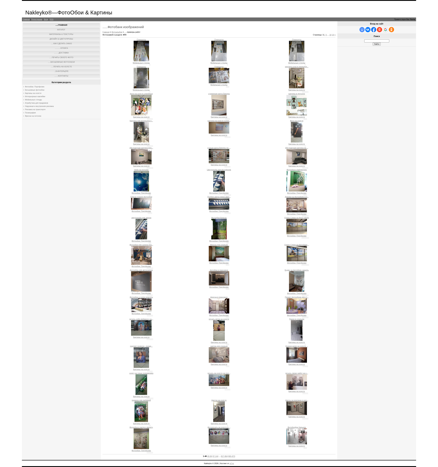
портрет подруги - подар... (141, 346)
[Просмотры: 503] (141, 394)
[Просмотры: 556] (141, 291)
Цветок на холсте (219, 400)
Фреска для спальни (219, 245)
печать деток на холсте (219, 319)
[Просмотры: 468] (296, 212)
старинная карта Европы (219, 94)
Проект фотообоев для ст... (296, 297)
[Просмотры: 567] (219, 443)
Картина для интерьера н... (141, 121)
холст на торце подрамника (141, 373)
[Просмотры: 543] (219, 285)
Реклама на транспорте (35, 109)
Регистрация (36, 19)
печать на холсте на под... (219, 373)
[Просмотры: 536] (296, 340)
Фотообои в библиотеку (297, 170)
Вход (46, 19)
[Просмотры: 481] (296, 88)
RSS (51, 19)
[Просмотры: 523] (296, 389)
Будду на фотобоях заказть (297, 270)
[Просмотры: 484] (296, 164)
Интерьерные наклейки (35, 96)
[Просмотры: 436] (219, 191)
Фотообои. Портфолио (34, 87)
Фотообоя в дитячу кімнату (141, 427)
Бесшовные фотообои (34, 90)
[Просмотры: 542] (296, 291)
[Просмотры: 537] (141, 311)
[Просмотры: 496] (219, 162)
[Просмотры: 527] (141, 367)
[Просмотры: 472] (141, 61)
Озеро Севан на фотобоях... (296, 245)
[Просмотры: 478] (296, 191)
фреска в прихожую (219, 297)
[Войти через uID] (362, 29)
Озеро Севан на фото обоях (296, 218)
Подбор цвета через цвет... (219, 197)
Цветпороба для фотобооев (219, 170)
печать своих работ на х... (296, 373)
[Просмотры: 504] (219, 261)
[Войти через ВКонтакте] (367, 29)
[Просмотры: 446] (219, 209)
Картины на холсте (33, 93)
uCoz (232, 463)
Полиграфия (30, 113)
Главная (26, 19)
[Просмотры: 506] (296, 234)
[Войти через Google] (385, 29)
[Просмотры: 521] (219, 362)
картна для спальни (219, 346)
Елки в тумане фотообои (141, 197)
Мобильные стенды (33, 100)
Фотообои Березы (219, 218)
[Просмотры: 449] (219, 61)
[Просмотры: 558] (141, 264)
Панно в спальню (296, 319)
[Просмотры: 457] (219, 83)
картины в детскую (296, 94)
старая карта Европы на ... (218, 148)
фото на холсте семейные (141, 94)
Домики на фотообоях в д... (297, 197)
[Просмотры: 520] (296, 414)
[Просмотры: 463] (296, 115)
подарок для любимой (141, 400)
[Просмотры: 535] (219, 340)
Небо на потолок (141, 170)
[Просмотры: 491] (219, 133)
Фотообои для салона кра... (141, 245)
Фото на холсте (296, 121)
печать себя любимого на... (141, 319)
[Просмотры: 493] (141, 164)
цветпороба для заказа (141, 218)
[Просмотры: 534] (219, 313)
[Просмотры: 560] (296, 444)
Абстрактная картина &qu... (141, 148)
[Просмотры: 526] (296, 261)
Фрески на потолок (33, 116)
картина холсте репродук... (296, 67)
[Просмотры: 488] (141, 115)
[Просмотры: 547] (296, 362)
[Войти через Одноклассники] (391, 29)
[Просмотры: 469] (141, 239)
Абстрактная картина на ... (296, 148)
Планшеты (141, 40)
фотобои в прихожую (219, 270)
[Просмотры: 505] (219, 421)
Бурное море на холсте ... (297, 346)
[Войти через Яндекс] (379, 29)
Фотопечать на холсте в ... (219, 427)
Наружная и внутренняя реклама (39, 106)
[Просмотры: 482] (219, 115)
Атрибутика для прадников (36, 103)
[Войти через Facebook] (373, 29)
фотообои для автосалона (141, 270)
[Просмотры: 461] (296, 61)
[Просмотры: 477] (141, 88)
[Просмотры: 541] (296, 313)
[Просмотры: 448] (141, 191)
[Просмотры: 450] (219, 239)
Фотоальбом (117, 32)
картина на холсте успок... (219, 121)
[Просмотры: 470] (141, 142)
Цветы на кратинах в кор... (296, 400)
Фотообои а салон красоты (141, 297)
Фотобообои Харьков (297, 427)
